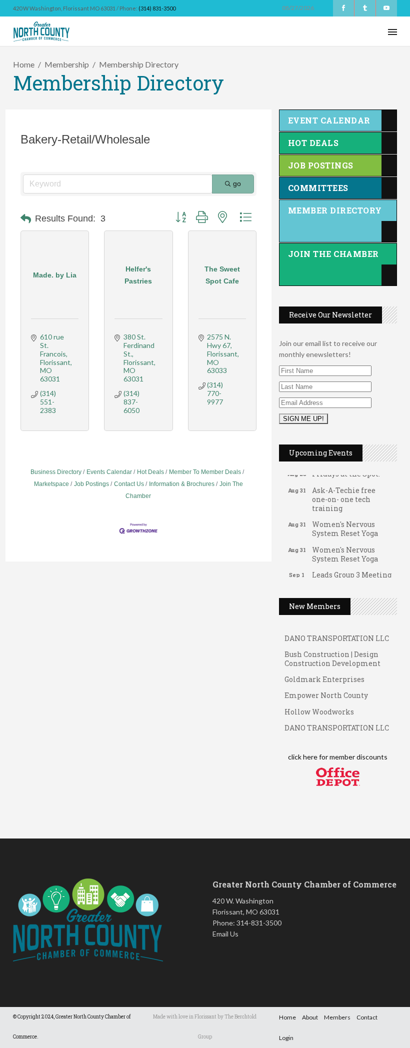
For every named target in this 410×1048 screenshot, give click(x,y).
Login (286, 1038)
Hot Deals (150, 472)
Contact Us (129, 484)
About (310, 1017)
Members (337, 1017)
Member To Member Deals (205, 472)
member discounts (358, 756)
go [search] (237, 184)
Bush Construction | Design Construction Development (332, 653)
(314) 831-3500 (157, 8)
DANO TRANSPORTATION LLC (336, 633)
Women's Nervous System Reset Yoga (345, 523)
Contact (367, 1017)
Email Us (225, 934)
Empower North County (326, 689)
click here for (308, 756)
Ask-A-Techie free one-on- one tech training (344, 494)
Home (23, 64)
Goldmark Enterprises (324, 673)
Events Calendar (109, 472)
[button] (25, 219)
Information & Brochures (181, 484)
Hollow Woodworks (319, 706)
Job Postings (91, 484)
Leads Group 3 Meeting (352, 569)
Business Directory (56, 472)
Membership (66, 64)
